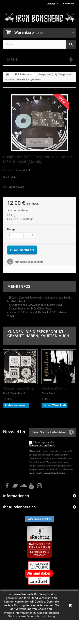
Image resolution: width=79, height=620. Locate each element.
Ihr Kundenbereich (19, 506)
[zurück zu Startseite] (7, 74)
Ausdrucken (16, 186)
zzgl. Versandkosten (19, 210)
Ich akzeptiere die (43, 444)
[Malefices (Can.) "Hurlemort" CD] (59, 366)
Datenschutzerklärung (41, 445)
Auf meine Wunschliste (28, 261)
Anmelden (68, 3)
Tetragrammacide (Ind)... (19, 388)
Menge (11, 229)
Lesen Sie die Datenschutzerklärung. (47, 473)
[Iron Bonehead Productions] (39, 18)
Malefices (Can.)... (54, 388)
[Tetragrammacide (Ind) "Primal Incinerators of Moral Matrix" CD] (20, 366)
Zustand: (8, 170)
